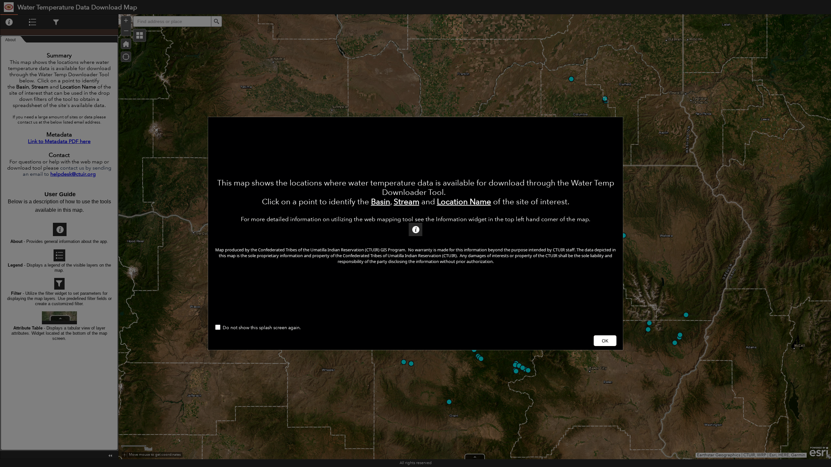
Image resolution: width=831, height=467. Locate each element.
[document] (415, 219)
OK (605, 340)
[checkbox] (415, 328)
